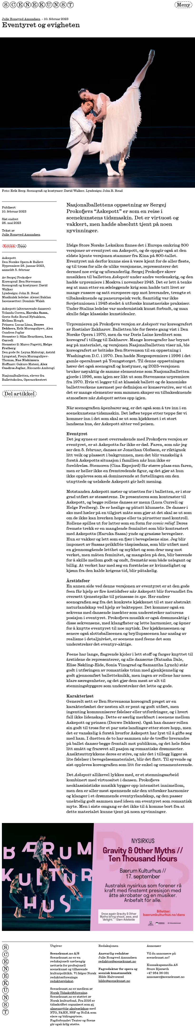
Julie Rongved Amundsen (21, 18)
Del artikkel (19, 393)
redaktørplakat (61, 981)
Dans (21, 245)
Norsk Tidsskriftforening (68, 992)
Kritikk (9, 245)
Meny (183, 4)
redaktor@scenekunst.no (117, 961)
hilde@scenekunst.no (114, 980)
